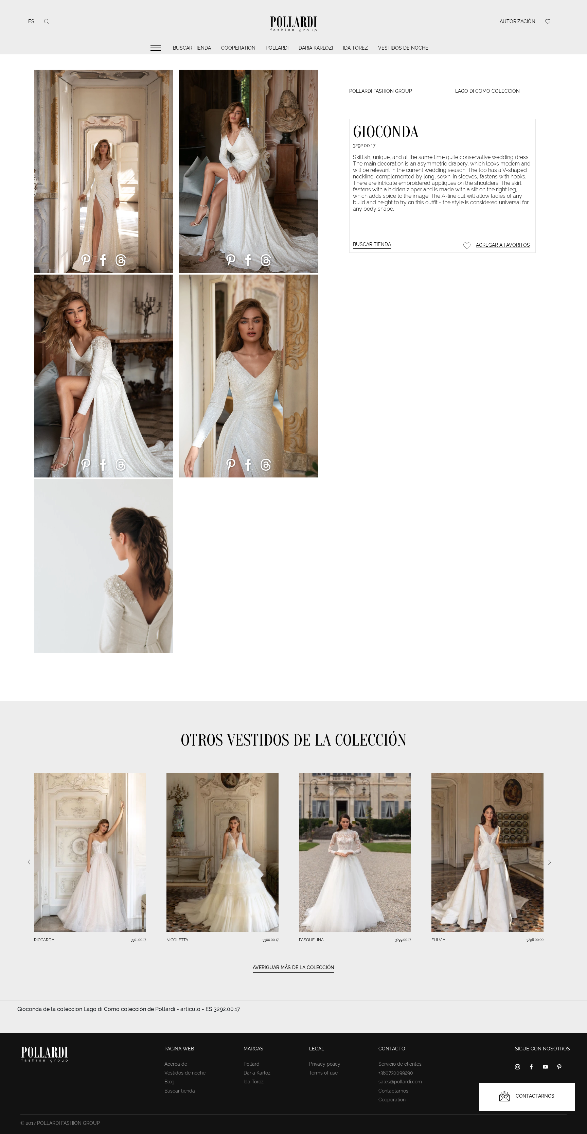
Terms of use (323, 1073)
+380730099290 (395, 1073)
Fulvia (438, 940)
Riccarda (44, 940)
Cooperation (238, 48)
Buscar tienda (192, 48)
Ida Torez (355, 48)
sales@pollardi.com (400, 1081)
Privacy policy (324, 1064)
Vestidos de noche (403, 48)
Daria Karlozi (316, 48)
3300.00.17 (271, 940)
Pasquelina (311, 940)
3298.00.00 (535, 940)
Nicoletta (177, 940)
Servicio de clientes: (400, 1064)
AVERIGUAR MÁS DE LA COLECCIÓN (293, 967)
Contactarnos (393, 1091)
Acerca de (175, 1064)
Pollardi (277, 48)
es (31, 21)
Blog (169, 1081)
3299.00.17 (403, 940)
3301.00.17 (138, 940)
